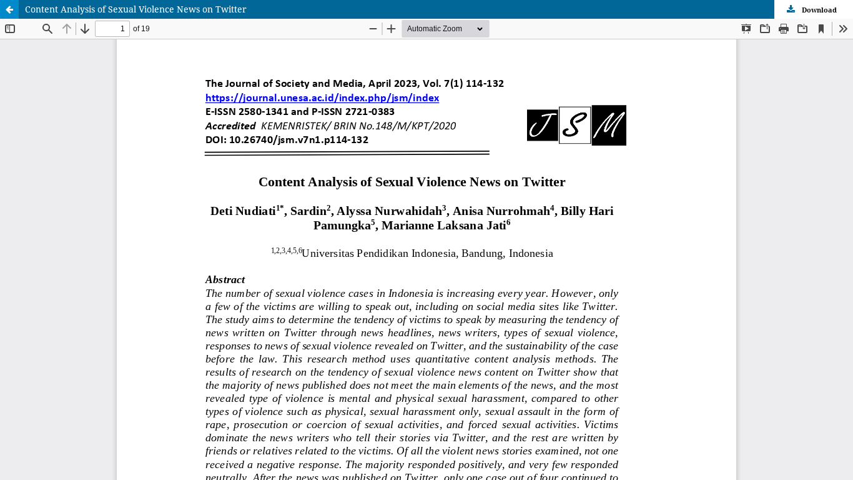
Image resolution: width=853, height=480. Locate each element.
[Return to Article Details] (9, 9)
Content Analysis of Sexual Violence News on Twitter (136, 9)
